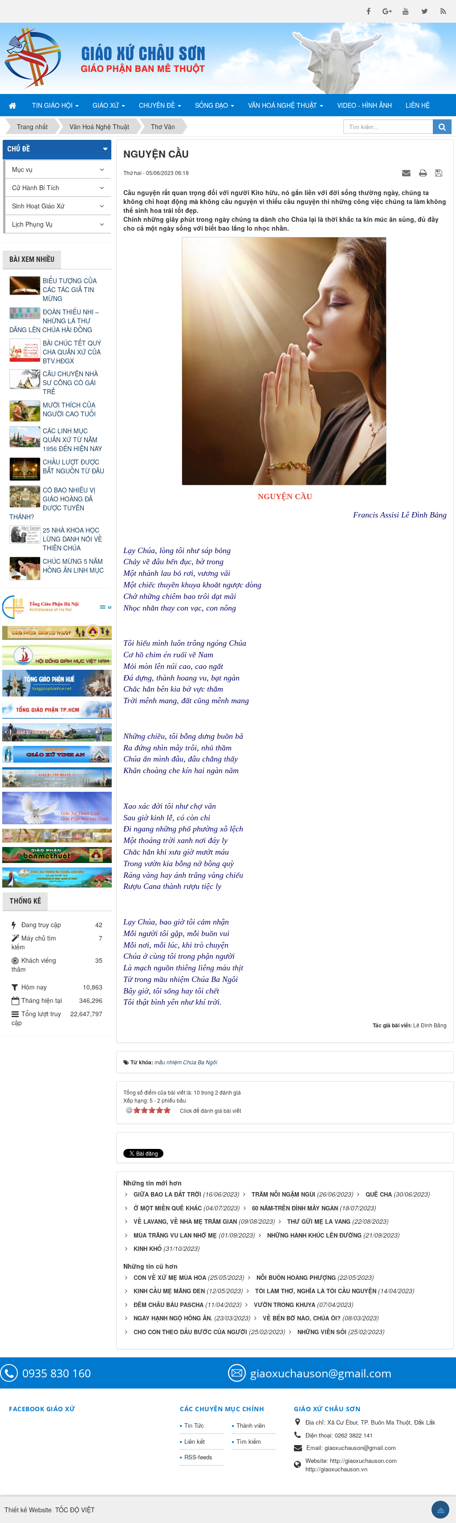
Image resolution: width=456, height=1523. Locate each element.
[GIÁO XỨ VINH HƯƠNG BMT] (57, 731)
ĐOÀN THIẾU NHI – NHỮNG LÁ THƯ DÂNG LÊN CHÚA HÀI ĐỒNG (54, 320)
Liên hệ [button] (418, 105)
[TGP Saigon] (57, 708)
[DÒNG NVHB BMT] (57, 876)
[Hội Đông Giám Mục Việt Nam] (57, 654)
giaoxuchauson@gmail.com (320, 1372)
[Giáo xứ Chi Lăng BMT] (57, 834)
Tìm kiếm (248, 1441)
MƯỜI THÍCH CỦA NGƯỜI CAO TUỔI (69, 409)
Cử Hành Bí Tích (35, 187)
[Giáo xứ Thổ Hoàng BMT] (57, 776)
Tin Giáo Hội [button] (53, 105)
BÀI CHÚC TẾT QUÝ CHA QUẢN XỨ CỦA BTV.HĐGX (72, 351)
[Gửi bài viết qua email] (407, 172)
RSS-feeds (198, 1457)
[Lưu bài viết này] (439, 172)
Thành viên (250, 1425)
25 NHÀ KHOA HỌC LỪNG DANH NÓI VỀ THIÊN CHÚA (72, 538)
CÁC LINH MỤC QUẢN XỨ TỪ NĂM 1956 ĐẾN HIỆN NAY (72, 439)
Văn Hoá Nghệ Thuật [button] (283, 105)
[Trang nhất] (13, 105)
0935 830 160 (56, 1372)
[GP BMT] (57, 854)
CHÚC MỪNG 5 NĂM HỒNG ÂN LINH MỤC (73, 565)
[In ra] (424, 172)
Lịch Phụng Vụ (32, 224)
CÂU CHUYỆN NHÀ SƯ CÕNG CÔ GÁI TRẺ (70, 382)
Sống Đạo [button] (212, 105)
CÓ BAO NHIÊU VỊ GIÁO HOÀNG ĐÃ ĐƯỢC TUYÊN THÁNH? (52, 503)
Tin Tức (194, 1425)
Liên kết (194, 1441)
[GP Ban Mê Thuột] (57, 631)
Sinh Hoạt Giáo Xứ (38, 205)
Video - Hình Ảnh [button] (364, 105)
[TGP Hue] (57, 682)
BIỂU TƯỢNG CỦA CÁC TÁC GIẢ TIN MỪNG (70, 289)
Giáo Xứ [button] (107, 105)
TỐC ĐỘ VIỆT (75, 1509)
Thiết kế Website (28, 1509)
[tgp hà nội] (57, 606)
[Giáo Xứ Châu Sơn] (38, 58)
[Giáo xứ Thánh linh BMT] (57, 806)
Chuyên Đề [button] (158, 105)
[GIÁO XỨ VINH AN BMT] (57, 753)
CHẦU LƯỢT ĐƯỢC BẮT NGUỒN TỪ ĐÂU (73, 466)
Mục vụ (22, 169)
